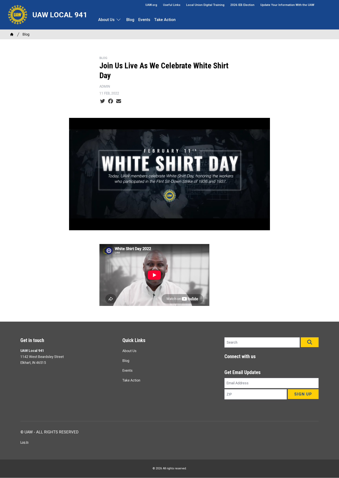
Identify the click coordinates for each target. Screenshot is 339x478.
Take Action (165, 19)
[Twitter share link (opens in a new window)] (102, 101)
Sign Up (303, 394)
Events (144, 19)
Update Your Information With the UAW (287, 5)
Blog (130, 19)
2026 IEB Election (242, 5)
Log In (24, 442)
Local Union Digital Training (205, 5)
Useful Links (171, 5)
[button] (310, 342)
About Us (106, 19)
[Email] (119, 101)
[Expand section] (118, 20)
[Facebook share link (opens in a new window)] (111, 101)
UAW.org (151, 5)
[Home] (12, 34)
